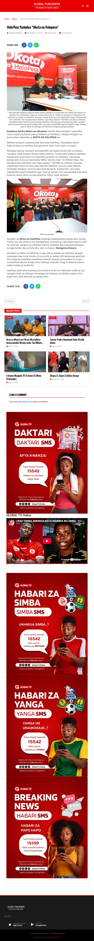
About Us (8, 916)
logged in (25, 401)
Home (6, 19)
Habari (14, 19)
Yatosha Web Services (52, 937)
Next (85, 301)
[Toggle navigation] (87, 6)
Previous (10, 301)
